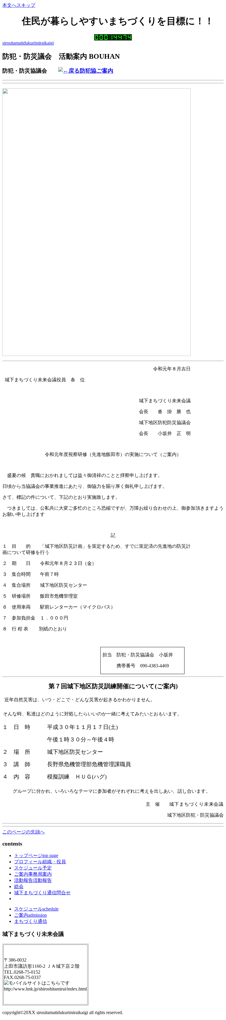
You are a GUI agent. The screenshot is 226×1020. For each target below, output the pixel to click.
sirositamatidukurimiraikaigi (28, 42)
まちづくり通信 (30, 921)
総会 (19, 886)
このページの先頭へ (23, 831)
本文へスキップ (18, 5)
